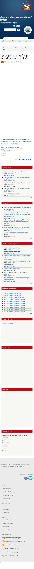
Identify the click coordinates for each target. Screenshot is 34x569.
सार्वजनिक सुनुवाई (6, 526)
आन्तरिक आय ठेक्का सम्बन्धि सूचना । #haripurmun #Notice (17, 261)
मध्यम (5, 440)
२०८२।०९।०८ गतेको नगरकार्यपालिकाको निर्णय (14, 309)
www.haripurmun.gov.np (11, 555)
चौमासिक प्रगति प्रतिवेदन (8, 523)
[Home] (27, 5)
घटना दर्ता (5, 506)
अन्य (31, 198)
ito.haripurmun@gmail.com (12, 548)
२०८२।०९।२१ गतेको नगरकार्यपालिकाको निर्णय (14, 307)
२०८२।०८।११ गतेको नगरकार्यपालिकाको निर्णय (14, 311)
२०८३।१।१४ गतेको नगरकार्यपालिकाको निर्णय (14, 297)
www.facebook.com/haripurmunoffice (15, 541)
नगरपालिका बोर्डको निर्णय (6, 151)
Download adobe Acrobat (19, 141)
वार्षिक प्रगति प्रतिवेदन (7, 520)
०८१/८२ (3, 155)
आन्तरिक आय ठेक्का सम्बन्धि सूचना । (12, 248)
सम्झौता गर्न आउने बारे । (9, 265)
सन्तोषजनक (6, 442)
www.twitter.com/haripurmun (13, 545)
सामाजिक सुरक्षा (6, 509)
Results (4, 450)
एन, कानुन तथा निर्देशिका (8, 495)
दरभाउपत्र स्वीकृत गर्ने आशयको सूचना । (12, 252)
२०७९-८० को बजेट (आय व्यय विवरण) (12, 194)
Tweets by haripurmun (7, 323)
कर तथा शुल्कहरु (6, 498)
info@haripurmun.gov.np (11, 552)
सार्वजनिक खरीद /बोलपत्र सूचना (9, 492)
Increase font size (14, 26)
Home (4, 48)
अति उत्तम (6, 437)
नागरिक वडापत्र (6, 512)
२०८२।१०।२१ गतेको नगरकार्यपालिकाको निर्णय (14, 303)
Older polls (5, 449)
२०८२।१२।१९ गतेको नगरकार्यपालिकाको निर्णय (14, 299)
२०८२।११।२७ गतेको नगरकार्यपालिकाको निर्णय (14, 301)
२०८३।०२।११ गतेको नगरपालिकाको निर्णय (13, 295)
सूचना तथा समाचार (6, 488)
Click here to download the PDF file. (11, 148)
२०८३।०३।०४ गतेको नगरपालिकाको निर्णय (13, 293)
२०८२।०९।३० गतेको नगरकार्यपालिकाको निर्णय (14, 305)
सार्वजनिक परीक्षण (6, 530)
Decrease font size (19, 26)
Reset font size (16, 26)
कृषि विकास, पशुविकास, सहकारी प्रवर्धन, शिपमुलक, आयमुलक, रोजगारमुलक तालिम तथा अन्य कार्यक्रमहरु (17, 228)
